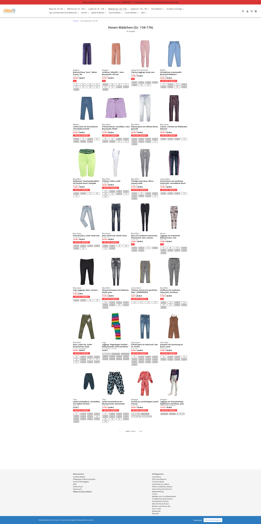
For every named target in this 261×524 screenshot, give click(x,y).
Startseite (76, 21)
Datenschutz (78, 486)
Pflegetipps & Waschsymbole (84, 479)
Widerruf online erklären (82, 491)
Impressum (77, 489)
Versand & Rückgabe (81, 482)
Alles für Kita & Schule (160, 504)
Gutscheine (156, 477)
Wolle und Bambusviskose (162, 486)
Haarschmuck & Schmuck (162, 489)
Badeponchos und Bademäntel (164, 496)
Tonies (154, 494)
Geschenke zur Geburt (160, 484)
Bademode (156, 511)
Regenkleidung (157, 491)
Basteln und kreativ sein (161, 506)
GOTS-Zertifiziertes (159, 479)
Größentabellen (79, 477)
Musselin (155, 513)
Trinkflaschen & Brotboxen (162, 499)
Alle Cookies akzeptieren (213, 520)
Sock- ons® (156, 509)
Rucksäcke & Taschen (160, 501)
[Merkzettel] (252, 11)
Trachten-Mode (158, 482)
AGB (74, 484)
